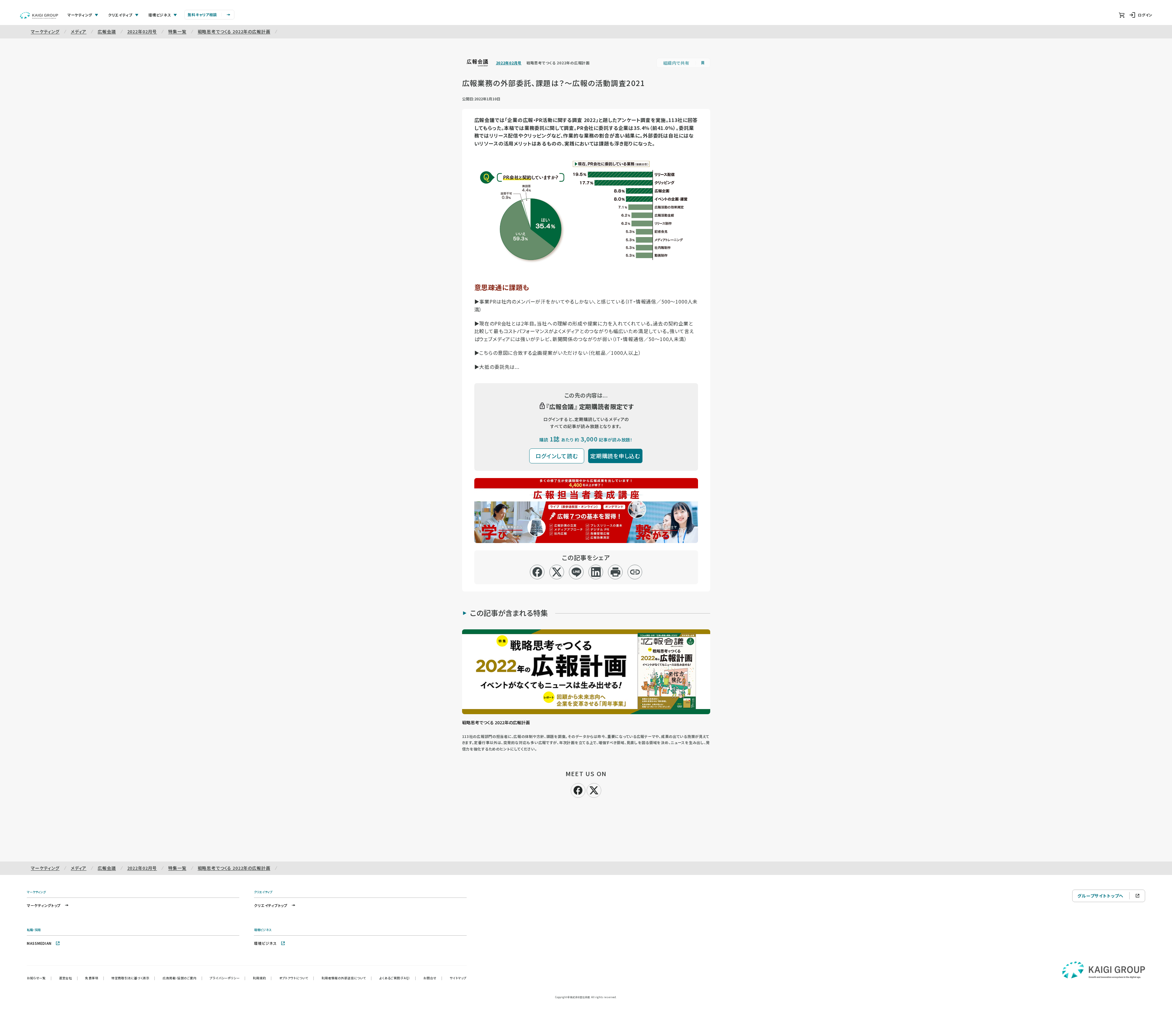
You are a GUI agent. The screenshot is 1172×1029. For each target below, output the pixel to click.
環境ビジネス (265, 943)
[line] (576, 572)
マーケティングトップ (44, 905)
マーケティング (45, 31)
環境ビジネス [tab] (159, 14)
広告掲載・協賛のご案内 (182, 978)
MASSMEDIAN (39, 943)
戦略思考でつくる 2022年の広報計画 (234, 31)
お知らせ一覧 (39, 978)
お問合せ (432, 978)
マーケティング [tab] (79, 14)
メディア (78, 31)
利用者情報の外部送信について (347, 978)
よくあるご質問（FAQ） (397, 978)
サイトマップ (458, 978)
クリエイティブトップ (270, 905)
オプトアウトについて (296, 978)
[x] (557, 572)
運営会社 (68, 978)
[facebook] (537, 572)
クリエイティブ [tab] (120, 14)
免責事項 (94, 978)
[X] (594, 789)
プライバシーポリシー (228, 978)
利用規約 (262, 978)
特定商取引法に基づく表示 (133, 978)
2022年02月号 (142, 31)
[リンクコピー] (635, 572)
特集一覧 (177, 31)
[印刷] (615, 572)
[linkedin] (596, 572)
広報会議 (107, 31)
